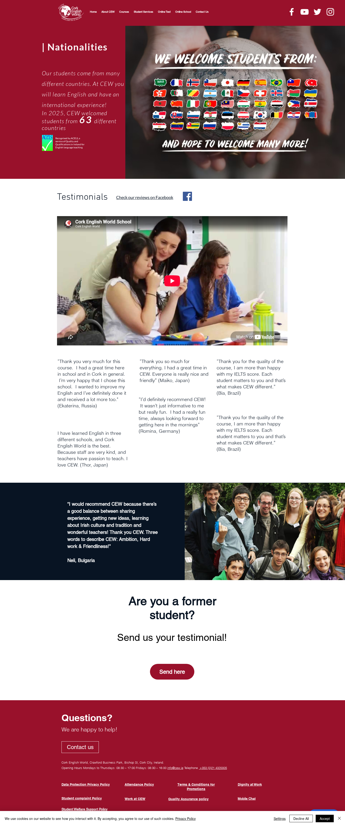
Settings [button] (280, 818)
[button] (124, 11)
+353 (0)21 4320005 (213, 768)
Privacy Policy (185, 818)
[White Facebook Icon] (292, 12)
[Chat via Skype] (115, 747)
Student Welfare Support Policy (84, 809)
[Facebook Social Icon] (187, 196)
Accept (325, 818)
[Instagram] (330, 12)
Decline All (301, 818)
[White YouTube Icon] (304, 12)
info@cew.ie (175, 768)
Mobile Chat (247, 798)
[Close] (339, 818)
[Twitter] (317, 12)
